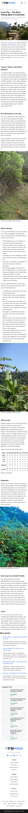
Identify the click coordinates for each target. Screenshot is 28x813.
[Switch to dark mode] (25, 2)
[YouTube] (7, 755)
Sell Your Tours (14, 796)
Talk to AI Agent (14, 762)
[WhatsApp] (20, 755)
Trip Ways (2, 9)
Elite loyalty (18, 805)
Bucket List (14, 769)
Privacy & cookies (21, 801)
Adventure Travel (13, 9)
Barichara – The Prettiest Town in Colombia (14, 673)
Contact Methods (14, 779)
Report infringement (12, 803)
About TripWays (14, 776)
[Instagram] (11, 755)
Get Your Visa (14, 791)
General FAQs (14, 781)
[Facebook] (17, 755)
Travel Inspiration (13, 19)
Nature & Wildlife (5, 19)
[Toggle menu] (21, 2)
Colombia (10, 42)
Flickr (2, 59)
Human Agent (14, 764)
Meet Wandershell (14, 784)
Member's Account (14, 767)
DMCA (5, 803)
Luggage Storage (14, 793)
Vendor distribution (11, 805)
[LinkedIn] (14, 755)
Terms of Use (5, 801)
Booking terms (12, 801)
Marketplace (20, 803)
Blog (7, 9)
